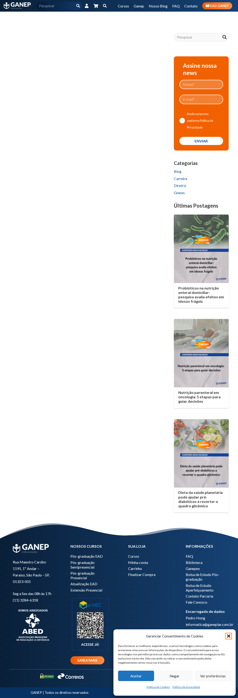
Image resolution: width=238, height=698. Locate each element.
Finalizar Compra (141, 574)
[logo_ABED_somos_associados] (32, 624)
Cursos (133, 556)
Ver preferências (213, 676)
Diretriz (180, 185)
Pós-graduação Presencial (82, 575)
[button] (228, 636)
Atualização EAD (83, 584)
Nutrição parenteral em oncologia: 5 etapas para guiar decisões (199, 396)
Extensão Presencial (86, 590)
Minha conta (138, 562)
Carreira (180, 178)
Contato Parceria (199, 596)
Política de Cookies (158, 687)
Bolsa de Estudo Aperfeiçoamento (200, 587)
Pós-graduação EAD (86, 556)
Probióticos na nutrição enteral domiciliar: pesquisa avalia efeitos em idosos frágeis (201, 295)
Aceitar (136, 676)
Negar (174, 676)
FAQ (189, 556)
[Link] (87, 5)
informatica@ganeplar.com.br (209, 624)
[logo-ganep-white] (17, 5)
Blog (178, 171)
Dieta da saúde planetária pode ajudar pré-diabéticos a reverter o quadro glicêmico (200, 499)
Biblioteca (194, 562)
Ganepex (193, 568)
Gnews (179, 192)
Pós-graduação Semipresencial (82, 564)
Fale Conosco (196, 602)
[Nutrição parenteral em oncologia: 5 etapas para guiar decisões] (201, 353)
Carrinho (135, 568)
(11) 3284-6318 (25, 600)
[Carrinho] (96, 6)
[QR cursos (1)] (90, 623)
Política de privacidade (186, 687)
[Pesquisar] (78, 6)
